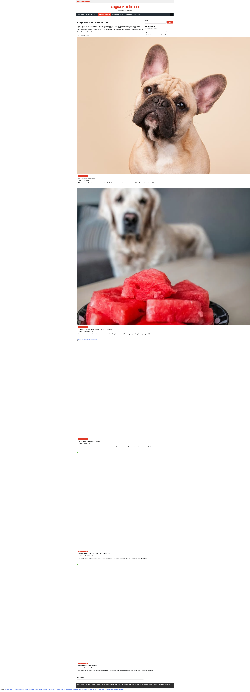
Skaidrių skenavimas (29, 689)
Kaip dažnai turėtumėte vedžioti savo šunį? (89, 441)
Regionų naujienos (109, 689)
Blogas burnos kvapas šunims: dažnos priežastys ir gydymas (94, 553)
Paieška (146, 20)
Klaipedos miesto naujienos (41, 689)
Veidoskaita (75, 689)
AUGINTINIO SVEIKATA (104, 14)
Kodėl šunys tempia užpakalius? (86, 178)
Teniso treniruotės (83, 689)
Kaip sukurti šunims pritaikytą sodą (87, 665)
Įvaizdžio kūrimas (68, 689)
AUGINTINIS (81, 14)
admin (80, 180)
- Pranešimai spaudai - (92, 689)
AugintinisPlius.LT (125, 7)
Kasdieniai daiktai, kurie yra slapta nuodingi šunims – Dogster (156, 34)
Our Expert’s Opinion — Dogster (151, 28)
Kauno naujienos (100, 689)
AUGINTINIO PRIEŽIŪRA (91, 14)
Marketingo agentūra (9, 689)
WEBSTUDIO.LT (80, 684)
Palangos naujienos (118, 689)
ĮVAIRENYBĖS (129, 14)
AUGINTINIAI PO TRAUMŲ (118, 14)
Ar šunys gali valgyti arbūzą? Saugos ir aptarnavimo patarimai (95, 329)
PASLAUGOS (137, 14)
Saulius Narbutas (59, 689)
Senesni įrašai (81, 677)
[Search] (172, 15)
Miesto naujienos (51, 689)
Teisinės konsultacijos (19, 689)
